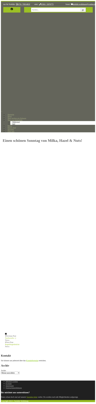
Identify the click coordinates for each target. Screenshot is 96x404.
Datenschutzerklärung (14, 388)
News (7, 340)
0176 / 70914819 (23, 4)
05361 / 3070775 (47, 4)
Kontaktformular (32, 361)
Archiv (3, 371)
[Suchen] (82, 9)
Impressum (10, 386)
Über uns (11, 131)
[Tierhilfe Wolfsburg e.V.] (48, 108)
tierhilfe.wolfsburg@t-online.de (84, 4)
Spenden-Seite (32, 397)
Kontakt (9, 384)
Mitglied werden (12, 382)
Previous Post (10, 337)
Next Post (12, 343)
